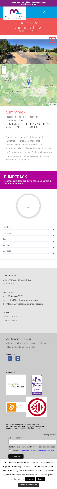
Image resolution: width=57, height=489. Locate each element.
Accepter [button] (30, 479)
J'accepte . (32, 450)
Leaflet (53, 104)
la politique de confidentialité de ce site (37, 450)
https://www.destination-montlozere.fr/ (25, 303)
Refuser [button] (41, 479)
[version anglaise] (35, 4)
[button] (28, 82)
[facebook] (10, 358)
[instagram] (17, 358)
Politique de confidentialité (28, 485)
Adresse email (15, 438)
